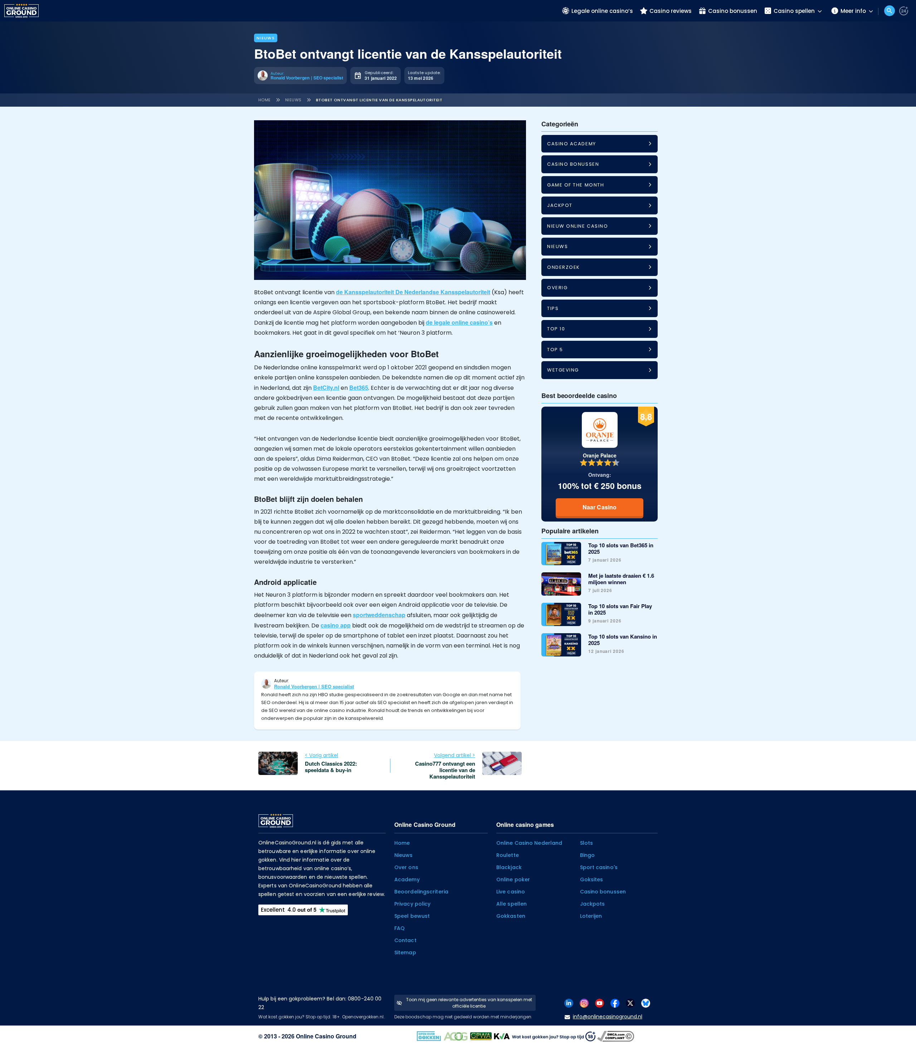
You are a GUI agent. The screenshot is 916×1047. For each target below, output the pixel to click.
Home (264, 100)
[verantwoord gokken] (903, 10)
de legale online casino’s (459, 322)
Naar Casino (600, 507)
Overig (557, 287)
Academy (407, 879)
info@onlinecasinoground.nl (607, 1016)
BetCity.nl (326, 387)
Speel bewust (412, 916)
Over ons (406, 867)
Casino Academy (571, 143)
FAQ (399, 928)
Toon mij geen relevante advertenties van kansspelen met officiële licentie (469, 1003)
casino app (336, 625)
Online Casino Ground (326, 1036)
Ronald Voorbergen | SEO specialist (314, 686)
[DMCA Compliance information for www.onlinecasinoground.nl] (616, 1035)
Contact (405, 940)
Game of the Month (575, 184)
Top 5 (555, 349)
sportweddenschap (379, 615)
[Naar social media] (568, 1002)
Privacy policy (412, 903)
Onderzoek (563, 267)
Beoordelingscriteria (421, 891)
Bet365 (358, 387)
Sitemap (405, 952)
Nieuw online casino (577, 226)
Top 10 (556, 328)
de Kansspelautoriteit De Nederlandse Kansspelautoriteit (413, 292)
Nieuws (266, 38)
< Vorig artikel (321, 755)
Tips (553, 308)
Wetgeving (563, 370)
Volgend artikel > (454, 755)
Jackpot (559, 205)
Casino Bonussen (573, 164)
